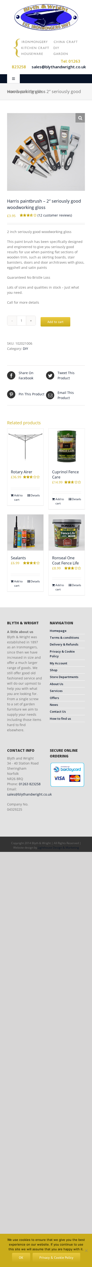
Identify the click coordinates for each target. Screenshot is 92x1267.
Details (35, 495)
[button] (80, 118)
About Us (56, 684)
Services (56, 691)
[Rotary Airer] (25, 447)
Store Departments (64, 677)
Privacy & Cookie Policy (62, 653)
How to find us (60, 718)
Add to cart (55, 322)
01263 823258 (30, 784)
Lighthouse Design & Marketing (58, 848)
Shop (53, 670)
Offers (54, 698)
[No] (86, 1250)
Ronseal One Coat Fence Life (65, 560)
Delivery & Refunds (64, 644)
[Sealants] (25, 533)
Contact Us (58, 711)
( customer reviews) (55, 215)
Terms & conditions (64, 637)
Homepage (58, 631)
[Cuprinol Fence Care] (67, 447)
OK (21, 1257)
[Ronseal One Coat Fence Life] (67, 533)
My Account (58, 663)
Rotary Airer (21, 471)
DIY (25, 348)
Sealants (18, 557)
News (54, 705)
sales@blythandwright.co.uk (59, 66)
